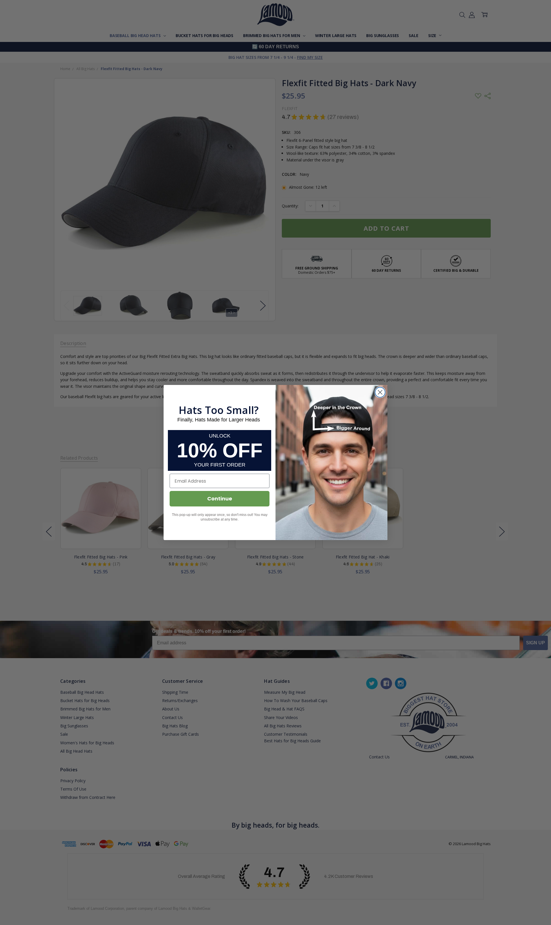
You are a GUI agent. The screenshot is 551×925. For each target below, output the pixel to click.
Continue (219, 498)
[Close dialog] (380, 392)
